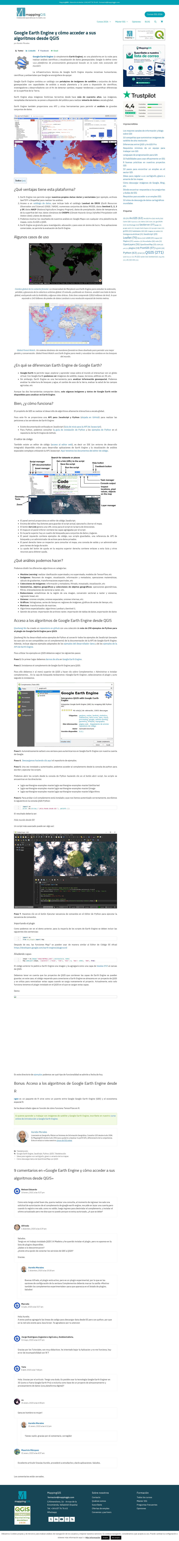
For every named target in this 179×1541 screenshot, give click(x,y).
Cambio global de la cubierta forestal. (32, 289)
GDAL (152, 222)
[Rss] (72, 1519)
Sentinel (153, 257)
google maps (158, 228)
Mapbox (128, 241)
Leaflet (130, 237)
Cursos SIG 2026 (155, 14)
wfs (129, 260)
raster (144, 257)
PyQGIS (159, 248)
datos (145, 222)
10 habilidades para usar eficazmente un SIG (144, 158)
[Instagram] (67, 1519)
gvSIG (127, 231)
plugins (134, 248)
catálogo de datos (42, 203)
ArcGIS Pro (149, 218)
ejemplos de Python (101, 429)
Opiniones (136, 21)
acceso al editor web (62, 444)
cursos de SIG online (64, 1140)
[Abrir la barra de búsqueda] (155, 22)
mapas (158, 238)
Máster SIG (120, 21)
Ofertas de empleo (100, 1508)
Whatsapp (52, 1512)
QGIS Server (128, 257)
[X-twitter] (50, 1519)
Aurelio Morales (36, 1267)
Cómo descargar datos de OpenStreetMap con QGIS (37, 1159)
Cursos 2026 (102, 21)
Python (46, 1153)
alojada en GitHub (90, 417)
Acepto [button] (105, 1538)
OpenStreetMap (148, 244)
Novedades (149, 241)
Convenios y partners (101, 1512)
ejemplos (38, 1074)
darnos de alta (52, 659)
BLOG (147, 21)
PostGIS (147, 248)
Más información (92, 1537)
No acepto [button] (116, 1538)
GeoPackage (133, 225)
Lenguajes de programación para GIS (140, 155)
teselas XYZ (102, 966)
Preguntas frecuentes (147, 1504)
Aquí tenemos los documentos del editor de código (84, 450)
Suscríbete (97, 1504)
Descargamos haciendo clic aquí (37, 760)
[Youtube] (61, 1519)
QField (141, 253)
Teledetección (22, 1151)
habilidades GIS (139, 231)
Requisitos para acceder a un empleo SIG (142, 196)
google (158, 225)
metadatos (138, 241)
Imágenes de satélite (155, 231)
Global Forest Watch (26, 350)
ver (24, 181)
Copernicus (136, 222)
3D (126, 218)
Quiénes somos (99, 1501)
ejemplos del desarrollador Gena (79, 643)
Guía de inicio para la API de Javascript (82, 426)
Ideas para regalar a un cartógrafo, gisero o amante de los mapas (43, 1156)
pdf (125, 248)
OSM (160, 244)
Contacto (96, 1497)
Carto (127, 221)
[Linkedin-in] (56, 1519)
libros (141, 238)
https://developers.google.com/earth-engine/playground (40, 947)
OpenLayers (131, 244)
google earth (128, 228)
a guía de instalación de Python (69, 429)
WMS (135, 260)
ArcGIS (136, 218)
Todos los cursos (144, 1497)
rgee (16, 1098)
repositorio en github (50, 628)
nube (158, 241)
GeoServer (147, 224)
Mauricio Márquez (30, 1450)
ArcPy (159, 218)
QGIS (52, 1153)
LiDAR (150, 238)
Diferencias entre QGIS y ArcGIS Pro (140, 144)
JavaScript (38, 1153)
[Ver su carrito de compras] (162, 22)
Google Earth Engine (72, 659)
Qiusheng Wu (20, 628)
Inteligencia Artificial (133, 234)
